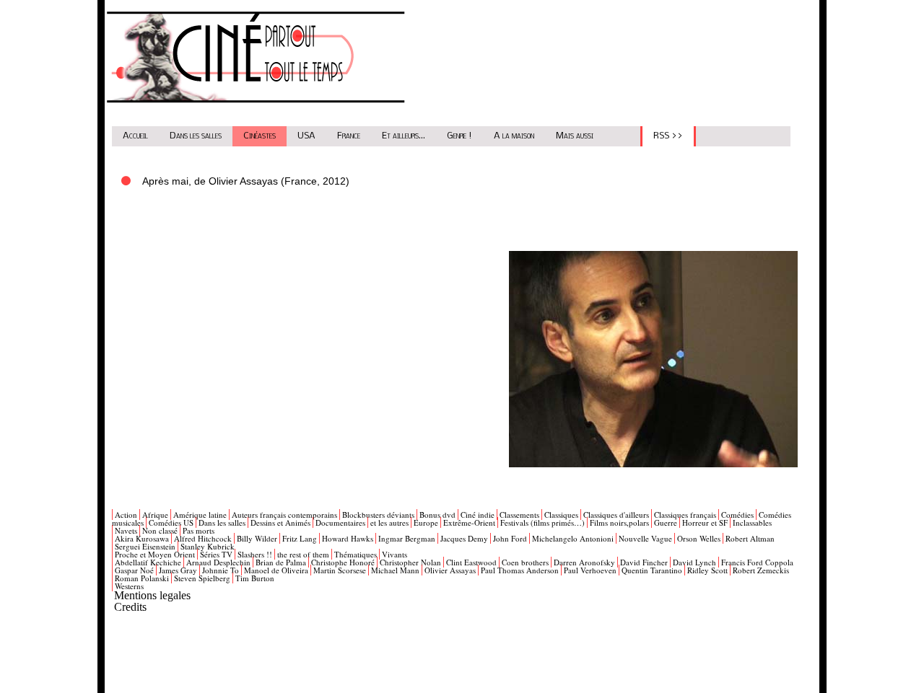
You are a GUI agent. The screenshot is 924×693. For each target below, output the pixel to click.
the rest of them (303, 554)
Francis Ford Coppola (757, 562)
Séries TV (216, 554)
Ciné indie (477, 514)
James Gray (178, 570)
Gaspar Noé (134, 570)
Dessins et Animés (280, 522)
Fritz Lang (299, 538)
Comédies (737, 514)
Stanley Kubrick (207, 546)
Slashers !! (254, 554)
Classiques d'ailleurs (616, 514)
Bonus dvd (437, 514)
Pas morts (198, 530)
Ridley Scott (707, 570)
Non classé (160, 530)
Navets (126, 530)
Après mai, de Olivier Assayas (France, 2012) (245, 181)
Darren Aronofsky (584, 562)
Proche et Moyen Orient (155, 554)
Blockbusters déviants (378, 514)
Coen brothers (525, 562)
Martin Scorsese (339, 570)
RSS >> (668, 136)
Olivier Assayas (450, 570)
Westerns (129, 586)
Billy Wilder (257, 538)
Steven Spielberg (202, 578)
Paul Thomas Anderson (520, 570)
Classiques (561, 514)
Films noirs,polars (619, 522)
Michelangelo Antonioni (573, 538)
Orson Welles (698, 538)
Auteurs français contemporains (284, 514)
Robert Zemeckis (761, 570)
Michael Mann (395, 570)
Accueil (135, 136)
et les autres (389, 522)
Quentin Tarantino (652, 570)
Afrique (155, 514)
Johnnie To (220, 570)
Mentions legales (152, 595)
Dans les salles (196, 136)
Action (126, 514)
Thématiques (355, 554)
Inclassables (752, 522)
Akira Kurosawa (142, 538)
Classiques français (685, 514)
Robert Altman (750, 538)
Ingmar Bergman (406, 538)
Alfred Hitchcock (203, 538)
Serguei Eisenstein (145, 546)
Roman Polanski (142, 578)
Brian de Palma (281, 562)
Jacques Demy (464, 538)
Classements (519, 514)
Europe (426, 522)
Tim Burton (254, 578)
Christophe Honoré (343, 562)
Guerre (665, 522)
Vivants (394, 554)
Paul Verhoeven (590, 570)
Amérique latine (200, 514)
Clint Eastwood (471, 562)
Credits (130, 607)
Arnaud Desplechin (218, 562)
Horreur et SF (705, 522)
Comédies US (171, 522)
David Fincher (644, 562)
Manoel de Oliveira (276, 570)
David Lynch (694, 562)
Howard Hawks (347, 538)
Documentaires (340, 522)
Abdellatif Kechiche (148, 562)
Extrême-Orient (469, 522)
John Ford (510, 538)
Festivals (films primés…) (542, 522)
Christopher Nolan (410, 562)
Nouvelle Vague (645, 538)
